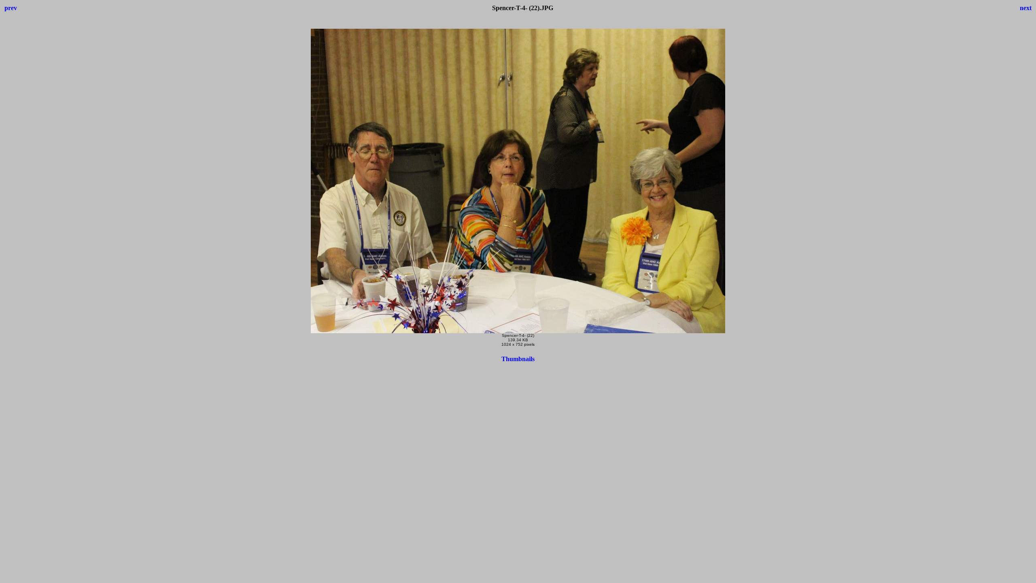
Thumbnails (518, 358)
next (1026, 7)
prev (10, 7)
